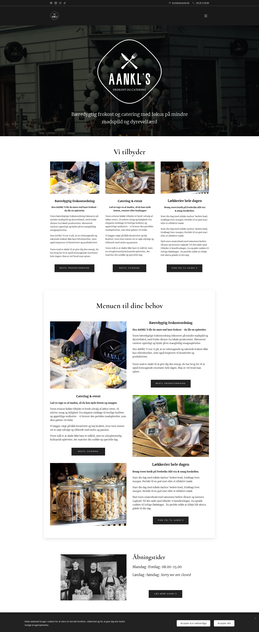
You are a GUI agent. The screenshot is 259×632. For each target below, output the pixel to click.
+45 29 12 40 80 (202, 2)
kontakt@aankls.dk (180, 2)
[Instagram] (60, 3)
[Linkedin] (56, 3)
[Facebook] (51, 3)
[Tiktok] (65, 3)
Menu (206, 16)
